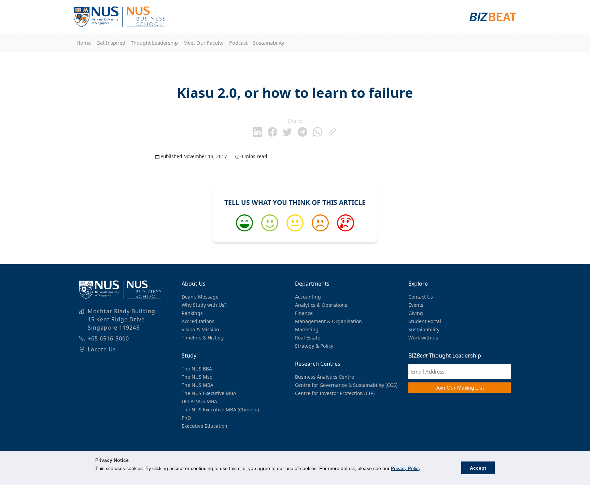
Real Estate (307, 337)
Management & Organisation (328, 321)
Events (415, 305)
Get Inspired (110, 42)
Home (83, 42)
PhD (186, 417)
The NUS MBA (197, 385)
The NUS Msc (197, 377)
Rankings (192, 313)
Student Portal (424, 321)
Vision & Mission (200, 329)
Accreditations (198, 321)
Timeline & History (203, 337)
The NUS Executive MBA (209, 393)
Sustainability (268, 42)
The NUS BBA (197, 368)
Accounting (308, 296)
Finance (304, 313)
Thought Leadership (154, 42)
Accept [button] (478, 468)
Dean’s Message (200, 296)
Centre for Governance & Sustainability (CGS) (346, 385)
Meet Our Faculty (203, 42)
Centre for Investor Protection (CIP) (335, 393)
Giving (415, 313)
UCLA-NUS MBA (199, 401)
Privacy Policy (405, 468)
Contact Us (420, 296)
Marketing (307, 329)
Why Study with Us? (204, 305)
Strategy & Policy (314, 346)
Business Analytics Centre (324, 377)
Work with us (423, 337)
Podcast (238, 42)
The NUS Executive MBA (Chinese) (220, 409)
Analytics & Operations (321, 305)
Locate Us (102, 349)
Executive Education (204, 426)
